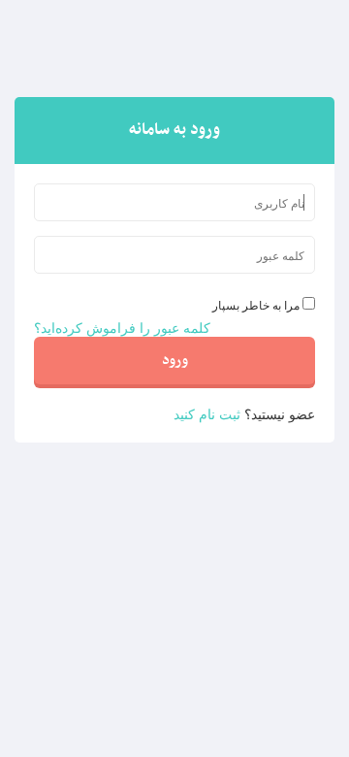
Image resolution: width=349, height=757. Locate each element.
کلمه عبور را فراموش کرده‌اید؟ (122, 327)
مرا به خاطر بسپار (256, 304)
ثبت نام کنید (207, 413)
